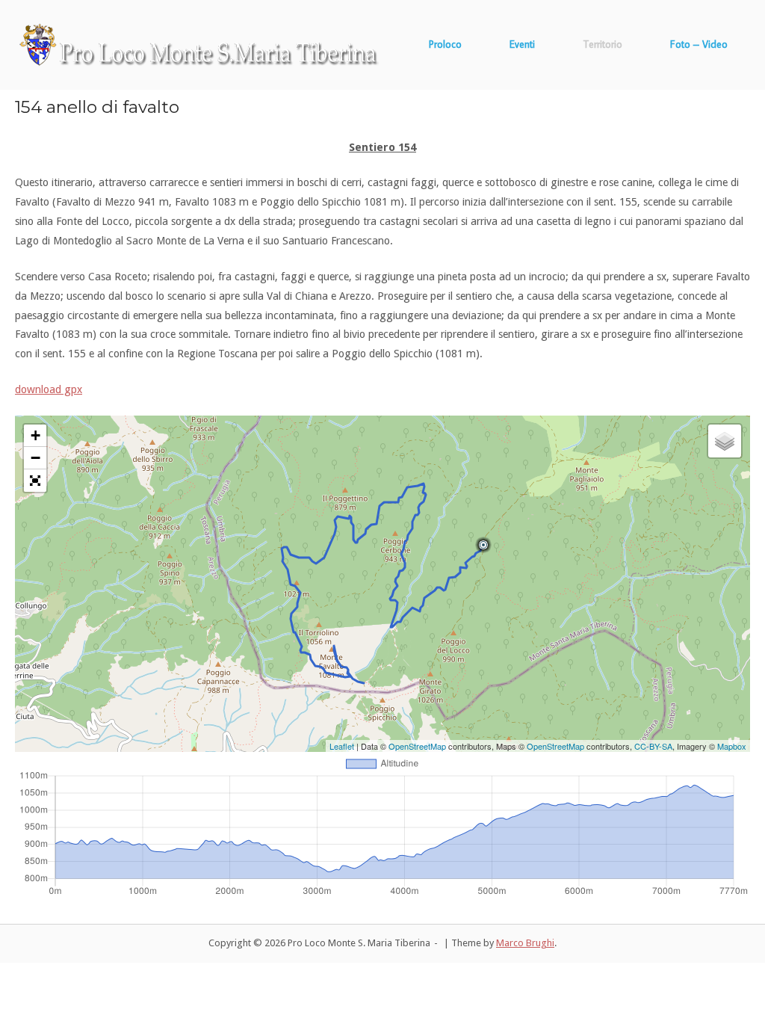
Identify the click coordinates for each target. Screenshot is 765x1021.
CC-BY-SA (653, 746)
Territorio (602, 44)
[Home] (199, 44)
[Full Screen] (35, 480)
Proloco (445, 44)
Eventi (522, 44)
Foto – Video (699, 44)
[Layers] (724, 441)
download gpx (48, 389)
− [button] (35, 457)
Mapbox (731, 746)
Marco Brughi (525, 942)
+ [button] (35, 435)
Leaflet (341, 746)
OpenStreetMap (417, 746)
